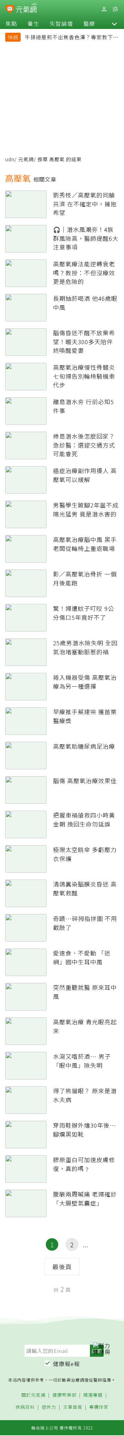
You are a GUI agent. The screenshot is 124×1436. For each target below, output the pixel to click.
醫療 (89, 23)
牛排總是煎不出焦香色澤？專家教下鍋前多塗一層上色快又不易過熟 (71, 37)
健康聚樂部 (64, 1395)
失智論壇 (61, 23)
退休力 (49, 1407)
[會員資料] (104, 9)
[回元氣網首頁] (26, 8)
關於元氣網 (33, 1395)
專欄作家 (98, 1407)
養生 (33, 23)
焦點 (11, 23)
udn (9, 159)
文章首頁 (72, 1407)
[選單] (115, 9)
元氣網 (26, 159)
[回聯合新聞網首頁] (9, 9)
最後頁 (62, 1266)
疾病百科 (25, 1407)
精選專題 (93, 1395)
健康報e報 (66, 1363)
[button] (114, 23)
